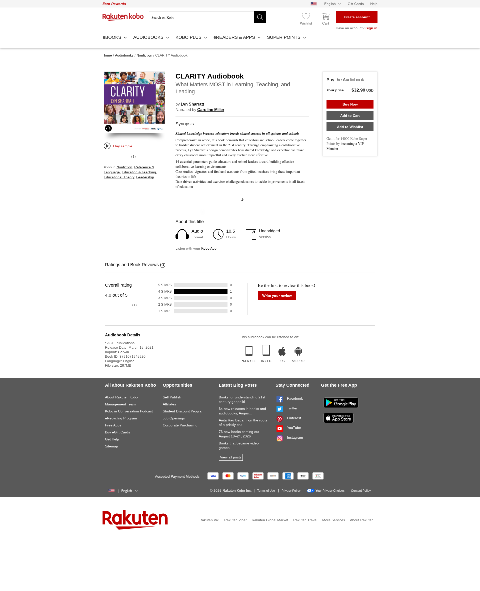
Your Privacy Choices (330, 490)
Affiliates (169, 404)
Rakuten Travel (305, 520)
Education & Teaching (139, 172)
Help (374, 4)
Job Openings (174, 418)
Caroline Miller (210, 110)
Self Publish (172, 397)
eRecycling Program (121, 418)
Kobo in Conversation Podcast (129, 411)
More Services (333, 520)
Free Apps (113, 425)
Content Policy (361, 490)
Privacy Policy (291, 490)
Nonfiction (124, 167)
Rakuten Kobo (123, 17)
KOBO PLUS (189, 37)
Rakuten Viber (235, 520)
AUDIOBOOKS (149, 37)
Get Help (112, 439)
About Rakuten (362, 520)
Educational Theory (119, 177)
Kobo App (208, 248)
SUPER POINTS (284, 37)
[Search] (260, 17)
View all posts (231, 457)
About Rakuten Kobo (121, 397)
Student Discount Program (183, 411)
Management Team (120, 404)
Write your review (277, 296)
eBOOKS (112, 37)
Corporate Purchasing (180, 425)
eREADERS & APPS (235, 37)
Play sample (122, 146)
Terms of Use (266, 490)
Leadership (145, 177)
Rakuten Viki (209, 520)
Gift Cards (356, 4)
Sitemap (111, 446)
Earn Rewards (114, 4)
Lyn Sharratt (192, 104)
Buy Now (350, 104)
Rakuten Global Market (270, 520)
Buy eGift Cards (117, 432)
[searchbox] (207, 17)
